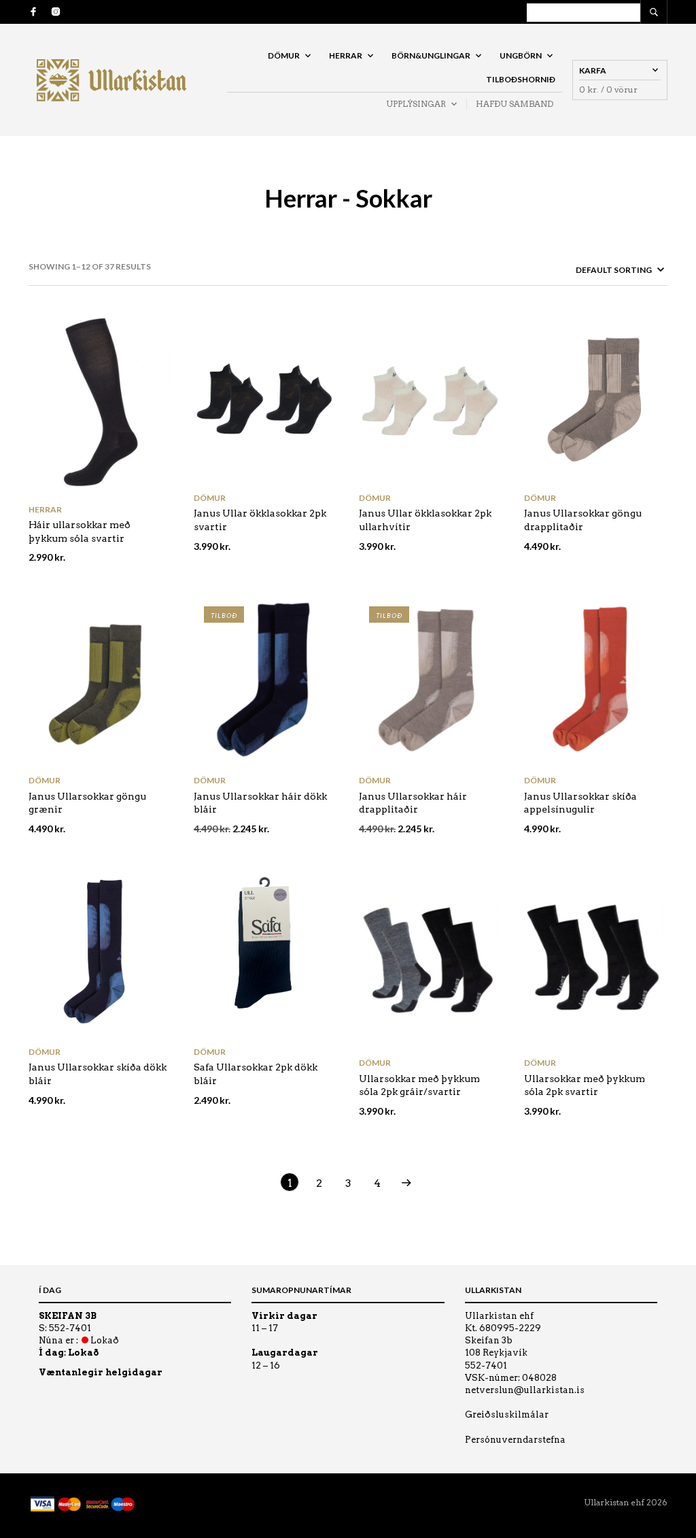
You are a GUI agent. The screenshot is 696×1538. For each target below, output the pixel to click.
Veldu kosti (157, 482)
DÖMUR (284, 55)
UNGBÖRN (521, 55)
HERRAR (345, 55)
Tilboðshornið (520, 79)
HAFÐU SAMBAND (514, 104)
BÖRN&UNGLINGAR (431, 55)
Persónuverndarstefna (515, 1440)
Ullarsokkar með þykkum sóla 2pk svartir (584, 1085)
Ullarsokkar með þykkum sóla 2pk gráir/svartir (419, 1085)
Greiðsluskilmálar (507, 1414)
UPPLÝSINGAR (416, 104)
